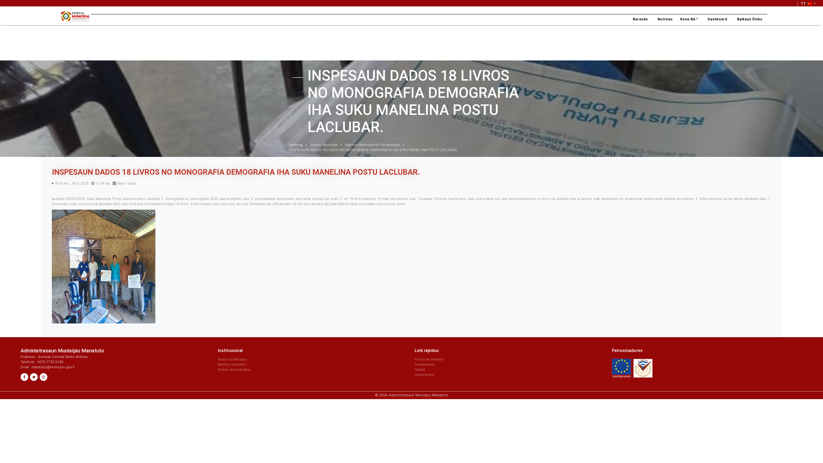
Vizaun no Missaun (232, 359)
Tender (420, 370)
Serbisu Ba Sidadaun (234, 370)
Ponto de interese (429, 359)
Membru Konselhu (232, 364)
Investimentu (425, 364)
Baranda (296, 145)
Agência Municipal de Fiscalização (372, 145)
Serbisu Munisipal (324, 145)
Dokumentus (424, 375)
